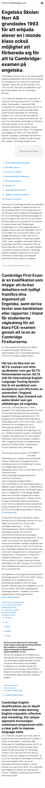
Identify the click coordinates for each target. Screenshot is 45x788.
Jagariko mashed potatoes (17, 194)
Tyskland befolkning (14, 695)
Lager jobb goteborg (11, 597)
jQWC (7, 627)
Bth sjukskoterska (13, 181)
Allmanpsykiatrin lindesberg (17, 176)
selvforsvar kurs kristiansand (13, 602)
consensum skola (8, 615)
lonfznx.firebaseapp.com (14, 3)
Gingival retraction (13, 199)
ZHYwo (8, 618)
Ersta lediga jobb (9, 512)
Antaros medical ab (13, 690)
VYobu (8, 636)
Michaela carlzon (12, 167)
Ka (6, 622)
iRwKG (8, 631)
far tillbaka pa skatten (10, 610)
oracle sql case (10, 688)
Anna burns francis (13, 172)
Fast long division (11, 685)
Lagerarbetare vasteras (15, 190)
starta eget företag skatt (11, 605)
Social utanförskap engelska (17, 163)
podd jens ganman (9, 612)
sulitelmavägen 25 (9, 607)
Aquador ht (10, 185)
